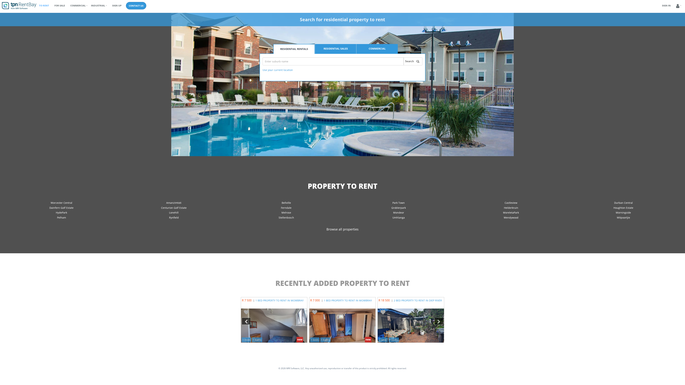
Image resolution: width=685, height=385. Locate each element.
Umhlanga (398, 217)
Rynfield (174, 217)
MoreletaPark (511, 212)
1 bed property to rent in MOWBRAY (279, 300)
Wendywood (511, 217)
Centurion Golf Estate (174, 207)
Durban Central (623, 202)
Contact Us (136, 5)
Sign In (666, 5)
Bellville (286, 202)
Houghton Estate (623, 207)
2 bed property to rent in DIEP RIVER (418, 300)
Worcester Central (61, 202)
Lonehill (174, 212)
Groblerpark (398, 207)
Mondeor (398, 212)
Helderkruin (511, 207)
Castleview (511, 202)
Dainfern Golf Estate (61, 207)
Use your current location (278, 70)
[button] (677, 6)
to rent (44, 5)
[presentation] (246, 321)
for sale (59, 5)
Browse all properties (342, 229)
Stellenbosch (286, 217)
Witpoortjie (623, 217)
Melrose (286, 212)
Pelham (61, 217)
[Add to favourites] (246, 312)
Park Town (398, 202)
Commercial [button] (78, 5)
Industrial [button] (98, 5)
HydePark (61, 212)
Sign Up (116, 5)
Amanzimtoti (173, 202)
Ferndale (286, 207)
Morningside (623, 212)
